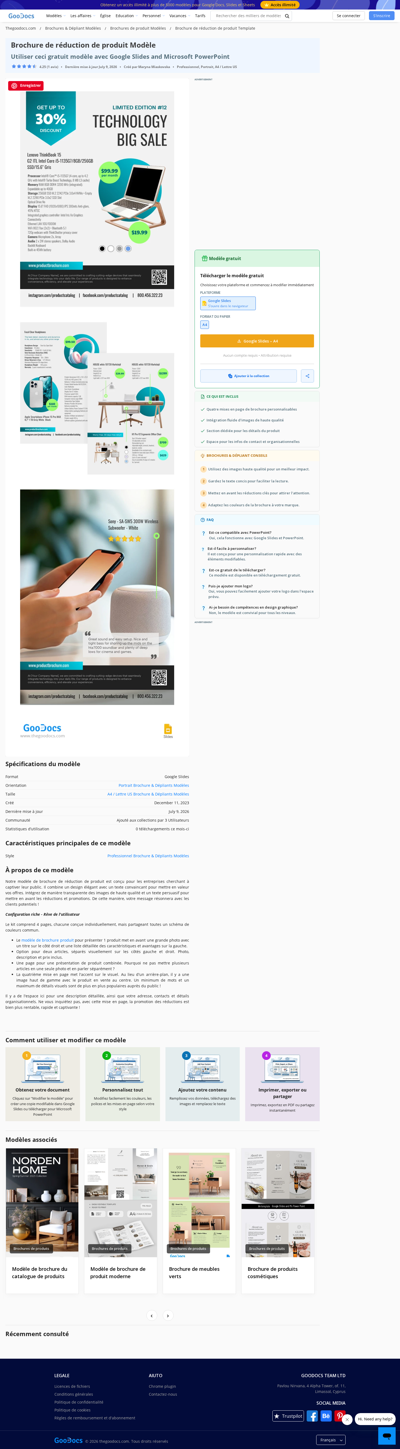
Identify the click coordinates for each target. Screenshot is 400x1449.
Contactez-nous (163, 1394)
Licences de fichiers (72, 1386)
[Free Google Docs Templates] (21, 16)
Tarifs (200, 15)
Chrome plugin (162, 1386)
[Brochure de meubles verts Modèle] (199, 1202)
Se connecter (349, 15)
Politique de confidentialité (78, 1402)
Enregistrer (30, 85)
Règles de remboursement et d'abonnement (94, 1417)
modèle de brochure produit (47, 940)
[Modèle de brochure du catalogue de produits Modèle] (42, 1202)
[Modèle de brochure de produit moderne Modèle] (120, 1202)
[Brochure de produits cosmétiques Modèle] (278, 1202)
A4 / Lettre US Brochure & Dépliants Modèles (148, 794)
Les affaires (80, 15)
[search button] (287, 16)
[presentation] (151, 1315)
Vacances (178, 15)
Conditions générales (73, 1394)
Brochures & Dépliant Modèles (73, 28)
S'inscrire (381, 15)
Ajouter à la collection (251, 376)
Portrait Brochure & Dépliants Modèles (154, 785)
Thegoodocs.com (21, 28)
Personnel (152, 15)
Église (105, 15)
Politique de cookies (72, 1410)
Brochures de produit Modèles (138, 28)
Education (125, 15)
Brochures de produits (31, 1248)
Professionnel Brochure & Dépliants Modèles (148, 855)
